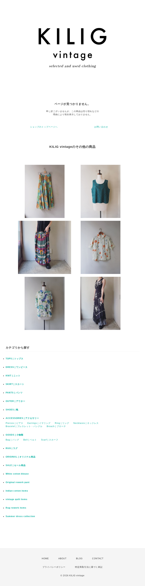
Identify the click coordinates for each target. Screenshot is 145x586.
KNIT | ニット (13, 375)
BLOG (79, 558)
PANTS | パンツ (14, 392)
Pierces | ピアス (14, 423)
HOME (45, 558)
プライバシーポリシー (53, 567)
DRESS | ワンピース (17, 367)
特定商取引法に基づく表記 (89, 567)
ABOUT (62, 558)
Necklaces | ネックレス (86, 423)
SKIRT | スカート (15, 384)
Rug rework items (16, 508)
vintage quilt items (16, 499)
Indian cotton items (17, 491)
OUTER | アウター (15, 401)
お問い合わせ (101, 127)
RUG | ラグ (12, 448)
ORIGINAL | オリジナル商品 (21, 457)
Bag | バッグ (12, 440)
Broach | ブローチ (56, 426)
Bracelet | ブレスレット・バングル (24, 426)
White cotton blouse (17, 474)
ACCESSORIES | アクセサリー (22, 418)
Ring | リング (62, 423)
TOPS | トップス (14, 358)
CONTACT (97, 558)
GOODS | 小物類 (14, 435)
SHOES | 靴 (12, 409)
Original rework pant (18, 482)
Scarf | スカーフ (49, 440)
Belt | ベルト (30, 440)
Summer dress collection (20, 516)
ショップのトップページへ (44, 127)
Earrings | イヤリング (39, 423)
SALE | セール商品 (16, 465)
